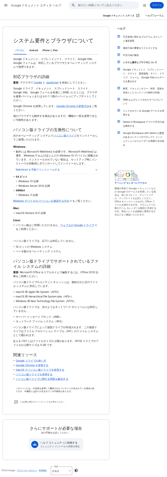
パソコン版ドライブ (65, 135)
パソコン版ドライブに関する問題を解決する (42, 379)
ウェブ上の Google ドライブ (77, 225)
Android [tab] (33, 50)
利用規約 (43, 470)
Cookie (38, 82)
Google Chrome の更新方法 (72, 106)
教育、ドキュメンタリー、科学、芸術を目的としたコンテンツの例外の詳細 (143, 90)
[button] (6, 5)
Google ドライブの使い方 (31, 360)
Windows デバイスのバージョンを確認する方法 (41, 201)
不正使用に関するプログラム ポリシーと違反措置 (142, 38)
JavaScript (52, 82)
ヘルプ (121, 28)
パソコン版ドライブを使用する (34, 374)
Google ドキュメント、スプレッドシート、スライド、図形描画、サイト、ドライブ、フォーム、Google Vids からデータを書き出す (143, 75)
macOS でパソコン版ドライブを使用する (40, 370)
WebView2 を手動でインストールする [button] (38, 169)
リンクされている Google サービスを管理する (143, 112)
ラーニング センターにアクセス (130, 183)
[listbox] (61, 471)
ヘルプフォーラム (154, 15)
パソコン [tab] (19, 50)
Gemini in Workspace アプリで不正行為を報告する (143, 123)
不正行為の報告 (131, 55)
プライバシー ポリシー (27, 470)
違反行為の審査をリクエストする (140, 47)
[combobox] (108, 5)
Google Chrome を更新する (32, 365)
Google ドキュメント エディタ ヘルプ (36, 5)
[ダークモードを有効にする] (76, 470)
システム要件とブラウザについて (140, 62)
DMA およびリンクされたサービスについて (143, 101)
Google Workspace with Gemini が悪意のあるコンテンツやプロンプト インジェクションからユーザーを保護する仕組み (143, 139)
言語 (56, 466)
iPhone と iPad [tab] (50, 50)
